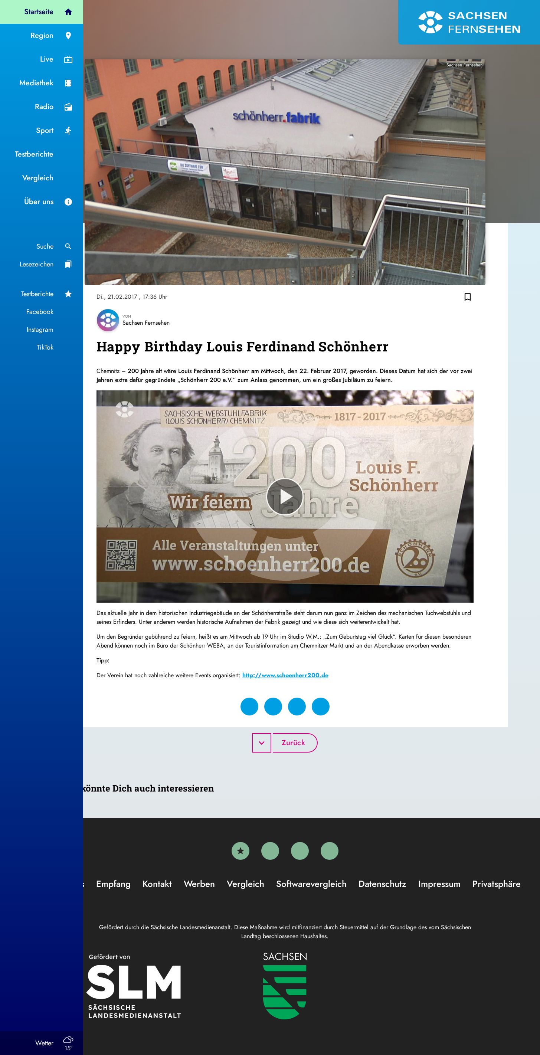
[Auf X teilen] (273, 706)
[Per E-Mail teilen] (321, 706)
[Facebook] (270, 851)
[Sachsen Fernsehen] (469, 22)
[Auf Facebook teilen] (249, 706)
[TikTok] (329, 851)
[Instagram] (300, 851)
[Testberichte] (240, 851)
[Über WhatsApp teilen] (297, 706)
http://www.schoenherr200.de (285, 675)
